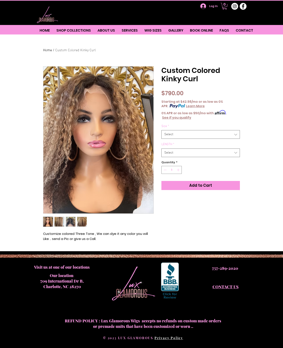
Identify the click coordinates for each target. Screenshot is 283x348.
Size (165, 126)
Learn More (195, 106)
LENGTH (167, 144)
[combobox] (200, 134)
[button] (225, 6)
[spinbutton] (171, 170)
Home (47, 50)
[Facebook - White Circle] (243, 6)
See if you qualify (176, 117)
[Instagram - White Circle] (234, 6)
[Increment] (178, 170)
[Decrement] (164, 170)
